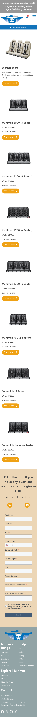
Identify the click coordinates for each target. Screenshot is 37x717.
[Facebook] (2, 711)
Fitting (21, 656)
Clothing (4, 662)
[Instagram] (11, 711)
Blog (3, 679)
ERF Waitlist (5, 666)
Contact (22, 662)
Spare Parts (5, 659)
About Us (4, 675)
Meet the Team (7, 682)
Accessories (5, 656)
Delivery (22, 649)
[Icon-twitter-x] (6, 711)
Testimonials (5, 685)
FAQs (21, 659)
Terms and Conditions (26, 666)
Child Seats (5, 652)
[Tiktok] (15, 711)
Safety (21, 652)
